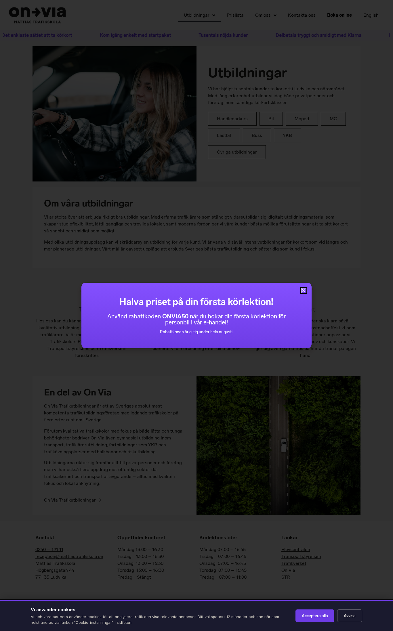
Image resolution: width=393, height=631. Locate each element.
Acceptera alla (315, 615)
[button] (304, 290)
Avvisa (350, 615)
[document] (196, 315)
